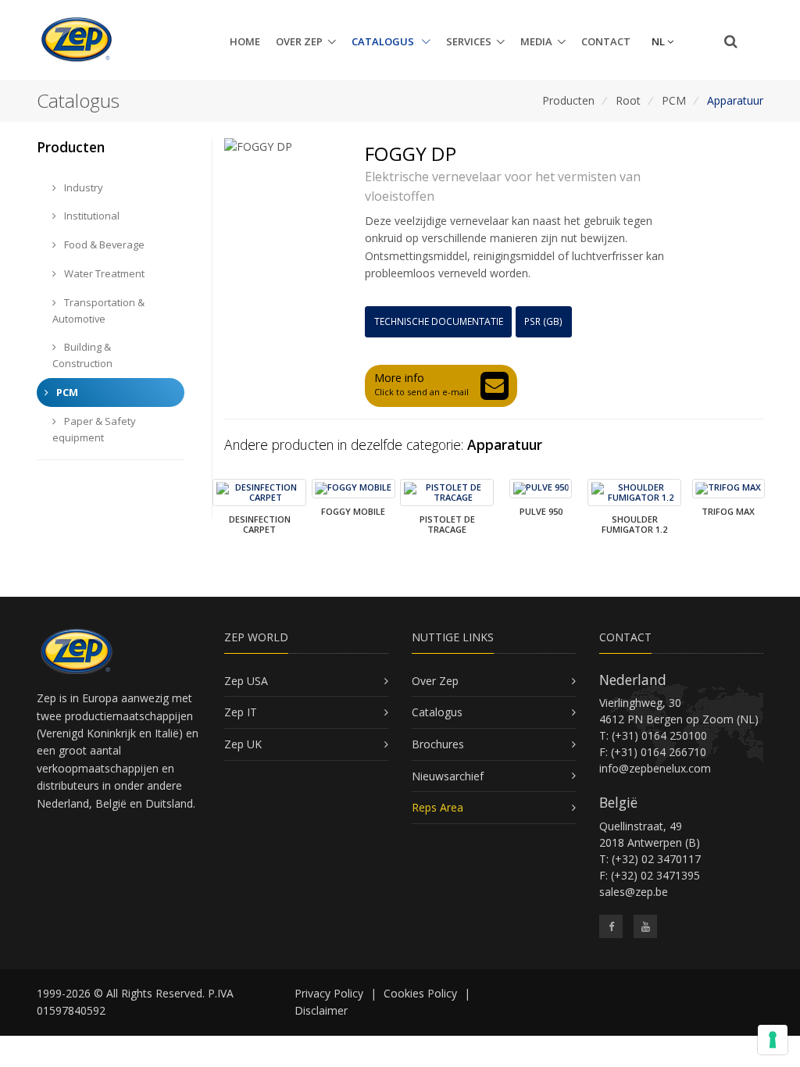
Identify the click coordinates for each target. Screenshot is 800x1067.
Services (468, 41)
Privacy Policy (329, 993)
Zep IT (240, 712)
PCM (674, 100)
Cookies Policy (420, 993)
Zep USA (246, 680)
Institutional (91, 216)
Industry (82, 187)
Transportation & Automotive (98, 310)
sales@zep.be (633, 891)
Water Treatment (103, 273)
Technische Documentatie (438, 321)
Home (245, 41)
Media (536, 41)
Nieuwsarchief (448, 776)
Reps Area (437, 807)
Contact (605, 41)
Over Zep (299, 41)
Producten (568, 100)
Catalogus (384, 41)
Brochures (438, 744)
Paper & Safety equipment (94, 429)
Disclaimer (321, 1010)
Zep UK (243, 744)
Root (628, 100)
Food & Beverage (103, 244)
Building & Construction (82, 355)
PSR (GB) (543, 321)
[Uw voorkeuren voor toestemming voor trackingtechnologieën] (773, 1040)
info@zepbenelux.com (655, 768)
